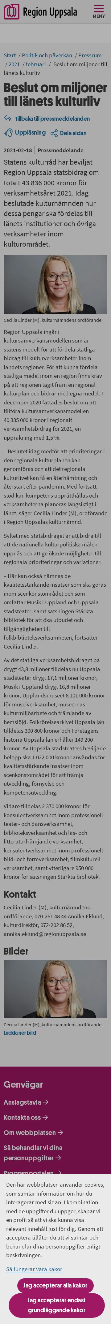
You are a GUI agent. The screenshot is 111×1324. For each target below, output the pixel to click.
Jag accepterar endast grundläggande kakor (57, 1305)
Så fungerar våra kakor (34, 1269)
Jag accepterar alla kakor (55, 1285)
